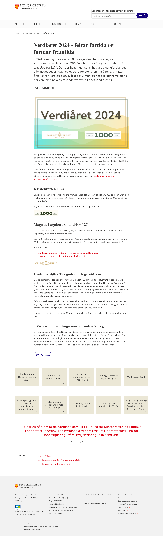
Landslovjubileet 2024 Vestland (54, 464)
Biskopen (38, 24)
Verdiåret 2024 (47, 33)
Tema (78, 24)
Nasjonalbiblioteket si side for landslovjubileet (61, 256)
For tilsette (97, 24)
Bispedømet (59, 24)
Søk (140, 15)
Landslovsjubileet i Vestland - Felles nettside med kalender (68, 252)
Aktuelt (19, 24)
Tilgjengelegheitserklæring (127, 513)
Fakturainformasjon (55, 513)
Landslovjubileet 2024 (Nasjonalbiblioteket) (60, 460)
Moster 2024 (44, 456)
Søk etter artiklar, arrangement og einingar (113, 10)
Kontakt (118, 24)
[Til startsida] (30, 6)
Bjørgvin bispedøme (23, 33)
